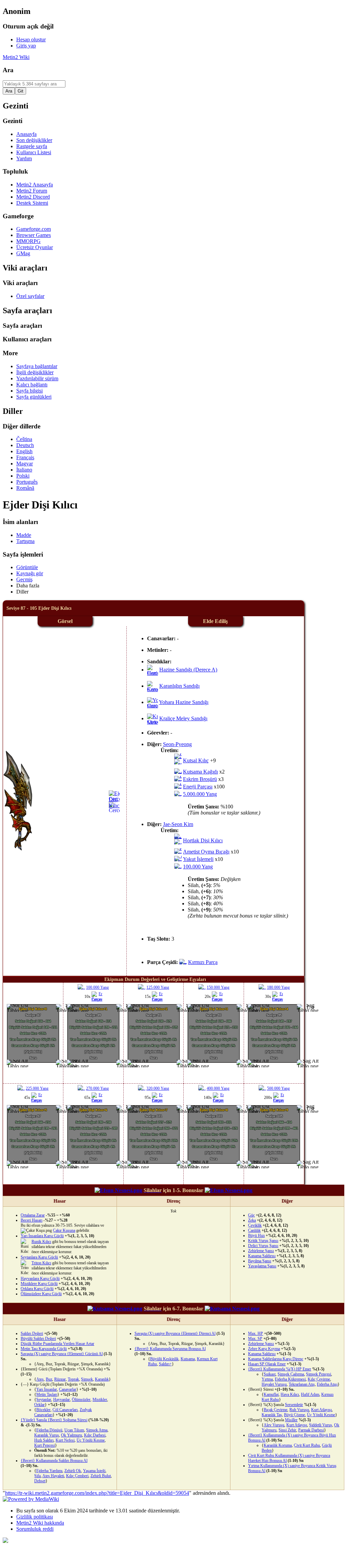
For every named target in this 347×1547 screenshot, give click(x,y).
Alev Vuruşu (274, 1425)
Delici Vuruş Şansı (263, 1245)
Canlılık (254, 1230)
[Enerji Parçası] (100, 999)
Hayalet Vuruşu (274, 1384)
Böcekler (43, 1409)
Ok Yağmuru (71, 1435)
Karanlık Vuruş (46, 1435)
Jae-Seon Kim (178, 824)
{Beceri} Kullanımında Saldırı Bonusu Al (54, 1460)
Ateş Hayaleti (53, 1475)
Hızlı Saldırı (44, 1440)
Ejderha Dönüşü (49, 1430)
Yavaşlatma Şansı (262, 1266)
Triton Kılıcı (41, 1263)
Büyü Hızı (256, 1235)
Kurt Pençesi (44, 1445)
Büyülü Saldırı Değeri (38, 1338)
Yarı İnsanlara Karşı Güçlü (42, 1235)
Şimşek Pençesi (318, 1374)
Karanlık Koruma (278, 1445)
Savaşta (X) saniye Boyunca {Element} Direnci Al (175, 1333)
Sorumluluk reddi (35, 1529)
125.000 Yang (157, 987)
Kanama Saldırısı (261, 1255)
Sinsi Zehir (287, 1430)
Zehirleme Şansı (261, 1250)
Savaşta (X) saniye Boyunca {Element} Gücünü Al (62, 1353)
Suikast (269, 1374)
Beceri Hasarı (31, 1220)
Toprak (73, 1379)
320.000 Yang (157, 1088)
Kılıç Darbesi (94, 1435)
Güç (251, 1215)
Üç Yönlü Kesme (91, 1440)
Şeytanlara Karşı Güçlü (39, 1257)
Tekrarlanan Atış (302, 1384)
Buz (49, 1379)
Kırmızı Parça (203, 962)
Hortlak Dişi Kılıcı (203, 840)
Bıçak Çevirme (275, 1409)
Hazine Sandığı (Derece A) (188, 669)
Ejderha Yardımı (49, 1470)
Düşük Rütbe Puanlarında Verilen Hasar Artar (57, 1343)
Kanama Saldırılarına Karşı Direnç (275, 1359)
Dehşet (39, 1481)
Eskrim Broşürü (200, 779)
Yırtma (267, 1379)
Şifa (37, 1475)
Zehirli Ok (72, 1470)
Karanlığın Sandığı (179, 686)
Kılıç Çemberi (77, 1475)
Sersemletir (294, 1404)
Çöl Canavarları (65, 1409)
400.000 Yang (218, 1088)
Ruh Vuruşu (299, 1409)
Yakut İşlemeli (198, 859)
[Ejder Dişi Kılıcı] (119, 805)
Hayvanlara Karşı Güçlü (40, 1278)
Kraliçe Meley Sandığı (183, 718)
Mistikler (100, 1399)
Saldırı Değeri (32, 1333)
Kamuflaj (271, 1394)
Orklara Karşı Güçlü (37, 1288)
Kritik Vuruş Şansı (263, 1240)
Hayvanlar (61, 1399)
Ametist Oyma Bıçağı (206, 852)
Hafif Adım (310, 1394)
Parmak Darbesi (311, 1430)
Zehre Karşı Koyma (264, 1348)
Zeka (252, 1220)
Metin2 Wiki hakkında (40, 1523)
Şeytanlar (43, 1399)
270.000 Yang (97, 1088)
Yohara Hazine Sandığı (183, 702)
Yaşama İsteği (94, 1470)
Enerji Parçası (197, 786)
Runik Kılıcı (41, 1241)
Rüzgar (60, 1379)
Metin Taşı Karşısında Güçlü (44, 1348)
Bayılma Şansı (259, 1261)
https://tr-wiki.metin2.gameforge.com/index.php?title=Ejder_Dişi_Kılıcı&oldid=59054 (97, 1493)
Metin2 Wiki (16, 57)
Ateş (40, 1379)
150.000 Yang (218, 987)
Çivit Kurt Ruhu (307, 1445)
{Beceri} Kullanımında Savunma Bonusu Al (170, 1348)
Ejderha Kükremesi (290, 1379)
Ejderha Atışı (327, 1384)
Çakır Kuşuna (64, 1230)
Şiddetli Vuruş (320, 1425)
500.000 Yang (278, 1088)
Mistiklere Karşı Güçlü (39, 1283)
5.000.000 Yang (200, 794)
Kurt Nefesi (65, 1440)
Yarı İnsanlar (46, 1389)
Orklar (39, 1404)
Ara (8, 70)
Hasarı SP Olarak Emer (267, 1364)
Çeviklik (255, 1225)
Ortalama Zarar (33, 1215)
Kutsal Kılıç (196, 760)
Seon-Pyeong (177, 744)
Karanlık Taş (272, 1414)
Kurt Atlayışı (321, 1409)
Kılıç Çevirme (319, 1379)
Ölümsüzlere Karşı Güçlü (41, 1293)
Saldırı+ (165, 1364)
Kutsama (188, 1359)
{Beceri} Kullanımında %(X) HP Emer (279, 1369)
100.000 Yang (198, 866)
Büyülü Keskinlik (164, 1359)
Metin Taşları (46, 1394)
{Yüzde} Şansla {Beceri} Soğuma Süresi (54, 1420)
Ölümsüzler (81, 1399)
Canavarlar (67, 1389)
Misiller (291, 1420)
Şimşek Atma (96, 1430)
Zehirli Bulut (100, 1475)
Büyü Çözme (294, 1414)
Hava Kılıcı (290, 1394)
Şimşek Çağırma (291, 1374)
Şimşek (87, 1379)
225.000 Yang (37, 1088)
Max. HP (255, 1333)
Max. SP (255, 1338)
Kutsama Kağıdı (200, 772)
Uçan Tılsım (74, 1430)
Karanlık (102, 1379)
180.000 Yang (278, 987)
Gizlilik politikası (34, 1517)
